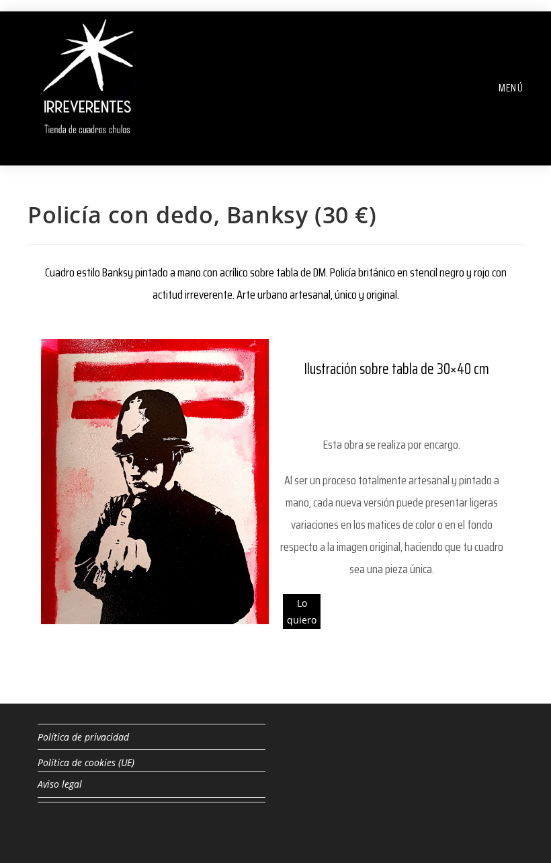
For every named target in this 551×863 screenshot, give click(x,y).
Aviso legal (60, 784)
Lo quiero (301, 611)
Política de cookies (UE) (86, 762)
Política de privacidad (83, 736)
